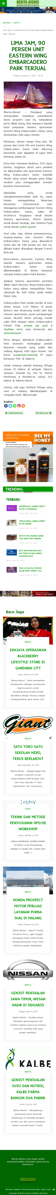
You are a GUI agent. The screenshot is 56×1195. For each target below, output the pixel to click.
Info (49, 1189)
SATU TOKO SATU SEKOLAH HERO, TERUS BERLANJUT (28, 752)
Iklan (44, 1189)
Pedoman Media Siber (31, 1189)
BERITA (17, 23)
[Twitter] (10, 406)
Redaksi (17, 1189)
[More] (23, 406)
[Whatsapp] (14, 406)
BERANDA (7, 23)
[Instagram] (19, 406)
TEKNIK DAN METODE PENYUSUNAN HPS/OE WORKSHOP (28, 823)
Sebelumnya (15, 412)
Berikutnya (42, 412)
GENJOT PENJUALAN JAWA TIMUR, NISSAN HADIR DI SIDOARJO (28, 999)
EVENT (28, 809)
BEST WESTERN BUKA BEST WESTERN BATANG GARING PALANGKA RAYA (30, 553)
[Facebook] (6, 406)
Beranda (9, 1189)
